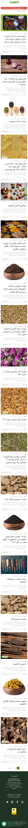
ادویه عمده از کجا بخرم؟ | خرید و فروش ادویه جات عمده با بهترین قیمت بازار (15, 39)
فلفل (13, 11)
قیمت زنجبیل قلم (18, 619)
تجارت (7, 11)
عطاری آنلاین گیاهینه (17, 205)
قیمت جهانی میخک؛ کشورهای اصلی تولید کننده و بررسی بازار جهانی (14, 288)
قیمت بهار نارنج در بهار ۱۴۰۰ (14, 419)
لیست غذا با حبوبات (17, 121)
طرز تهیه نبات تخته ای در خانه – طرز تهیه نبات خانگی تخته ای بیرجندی (15, 166)
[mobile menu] (2, 2)
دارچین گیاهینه (19, 664)
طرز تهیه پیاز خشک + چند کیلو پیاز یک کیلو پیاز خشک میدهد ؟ (14, 81)
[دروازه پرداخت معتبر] (14, 814)
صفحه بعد (9, 768)
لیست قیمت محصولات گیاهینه (16, 580)
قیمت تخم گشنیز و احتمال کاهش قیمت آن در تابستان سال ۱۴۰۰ (14, 331)
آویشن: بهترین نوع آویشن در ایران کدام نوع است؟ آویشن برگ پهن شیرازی (15, 459)
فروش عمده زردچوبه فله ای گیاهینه (14, 703)
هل (15, 11)
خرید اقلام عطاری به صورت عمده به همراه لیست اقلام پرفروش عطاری (14, 246)
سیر (10, 11)
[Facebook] (17, 803)
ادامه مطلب (4, 52)
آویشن (3, 11)
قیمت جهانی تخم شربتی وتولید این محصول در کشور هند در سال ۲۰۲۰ (14, 539)
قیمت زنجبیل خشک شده (15, 499)
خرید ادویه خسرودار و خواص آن (17, 750)
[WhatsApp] (22, 803)
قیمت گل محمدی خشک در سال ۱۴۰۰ (14, 373)
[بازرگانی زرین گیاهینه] (14, 2)
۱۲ (9, 592)
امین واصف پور (21, 33)
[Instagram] (12, 803)
